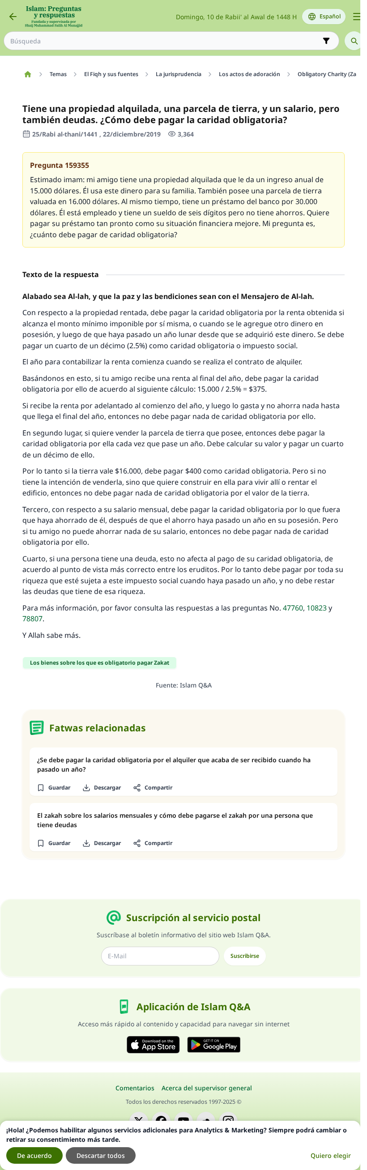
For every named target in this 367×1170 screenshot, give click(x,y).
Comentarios (134, 1088)
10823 (317, 608)
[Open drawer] (357, 16)
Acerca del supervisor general (207, 1088)
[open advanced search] (326, 40)
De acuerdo (34, 1155)
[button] (53, 787)
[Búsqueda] (354, 40)
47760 (293, 608)
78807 (32, 618)
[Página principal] (27, 74)
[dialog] (180, 1145)
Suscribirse (244, 956)
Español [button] (330, 16)
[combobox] (165, 41)
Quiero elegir (331, 1155)
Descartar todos (101, 1155)
